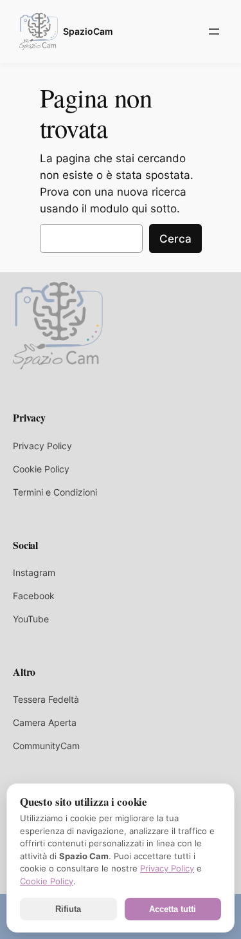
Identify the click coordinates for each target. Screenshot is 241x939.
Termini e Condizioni (55, 492)
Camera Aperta (44, 722)
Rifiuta (68, 909)
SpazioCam (88, 31)
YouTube (31, 618)
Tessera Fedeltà (46, 699)
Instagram (34, 572)
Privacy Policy (42, 445)
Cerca (175, 238)
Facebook (34, 595)
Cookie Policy (41, 468)
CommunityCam (46, 745)
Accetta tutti (172, 909)
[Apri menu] (214, 31)
